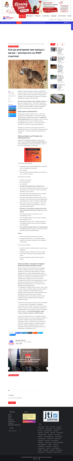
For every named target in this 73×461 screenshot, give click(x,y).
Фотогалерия (59, 450)
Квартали (50, 438)
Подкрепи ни (11, 423)
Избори (40, 436)
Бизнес (52, 426)
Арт (47, 426)
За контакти (10, 419)
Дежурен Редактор (21, 340)
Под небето (41, 446)
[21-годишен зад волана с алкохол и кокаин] (53, 86)
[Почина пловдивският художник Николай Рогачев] (53, 49)
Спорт (48, 448)
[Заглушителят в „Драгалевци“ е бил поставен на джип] (53, 58)
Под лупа (56, 444)
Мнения (47, 440)
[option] (28, 360)
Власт (40, 430)
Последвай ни (30, 421)
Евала (46, 432)
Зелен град (57, 434)
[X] (19, 343)
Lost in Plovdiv (62, 15)
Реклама (10, 416)
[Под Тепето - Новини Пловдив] (8, 17)
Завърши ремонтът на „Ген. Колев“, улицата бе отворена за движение (28, 361)
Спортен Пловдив (56, 448)
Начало (10, 43)
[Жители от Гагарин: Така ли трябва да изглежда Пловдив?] (53, 77)
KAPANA (69, 15)
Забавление (60, 432)
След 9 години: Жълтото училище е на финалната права (33, 22)
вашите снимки (57, 452)
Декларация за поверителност (14, 424)
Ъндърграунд (49, 452)
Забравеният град (42, 434)
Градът (40, 432)
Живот (52, 432)
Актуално (28, 354)
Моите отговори (54, 440)
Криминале (57, 438)
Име (9, 390)
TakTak (9, 417)
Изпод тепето (58, 436)
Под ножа (48, 446)
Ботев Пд (58, 426)
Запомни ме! (11, 395)
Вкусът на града (57, 428)
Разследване (41, 448)
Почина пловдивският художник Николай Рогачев (61, 50)
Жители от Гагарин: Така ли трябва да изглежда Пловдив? (61, 78)
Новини (23, 15)
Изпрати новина (11, 421)
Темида (45, 450)
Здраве (54, 15)
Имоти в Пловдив (42, 438)
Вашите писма (49, 428)
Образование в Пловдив (58, 442)
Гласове (55, 430)
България (14, 43)
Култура (40, 440)
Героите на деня (47, 430)
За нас (9, 414)
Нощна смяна (48, 442)
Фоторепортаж (41, 452)
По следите (55, 446)
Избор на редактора (48, 436)
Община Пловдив (42, 444)
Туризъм (52, 450)
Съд (40, 450)
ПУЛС (50, 444)
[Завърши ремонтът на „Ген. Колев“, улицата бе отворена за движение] (53, 66)
